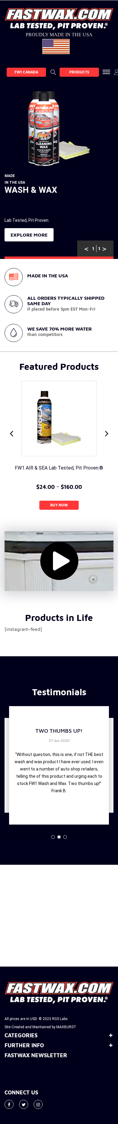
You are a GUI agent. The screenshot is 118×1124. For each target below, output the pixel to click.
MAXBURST (66, 1027)
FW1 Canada (26, 72)
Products (79, 72)
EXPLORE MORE (29, 234)
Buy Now (59, 505)
